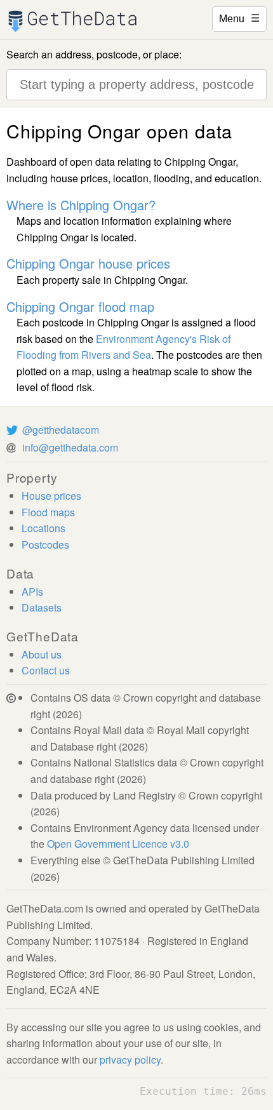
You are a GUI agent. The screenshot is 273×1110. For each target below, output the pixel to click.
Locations (43, 528)
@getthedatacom (60, 429)
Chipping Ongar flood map (80, 306)
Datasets (42, 607)
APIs (32, 591)
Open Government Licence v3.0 (118, 843)
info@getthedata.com (70, 447)
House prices (51, 495)
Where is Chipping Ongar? (81, 205)
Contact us (46, 670)
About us (42, 654)
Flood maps (48, 512)
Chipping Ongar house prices (88, 263)
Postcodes (45, 544)
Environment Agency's (146, 338)
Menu (239, 18)
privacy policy (130, 1059)
